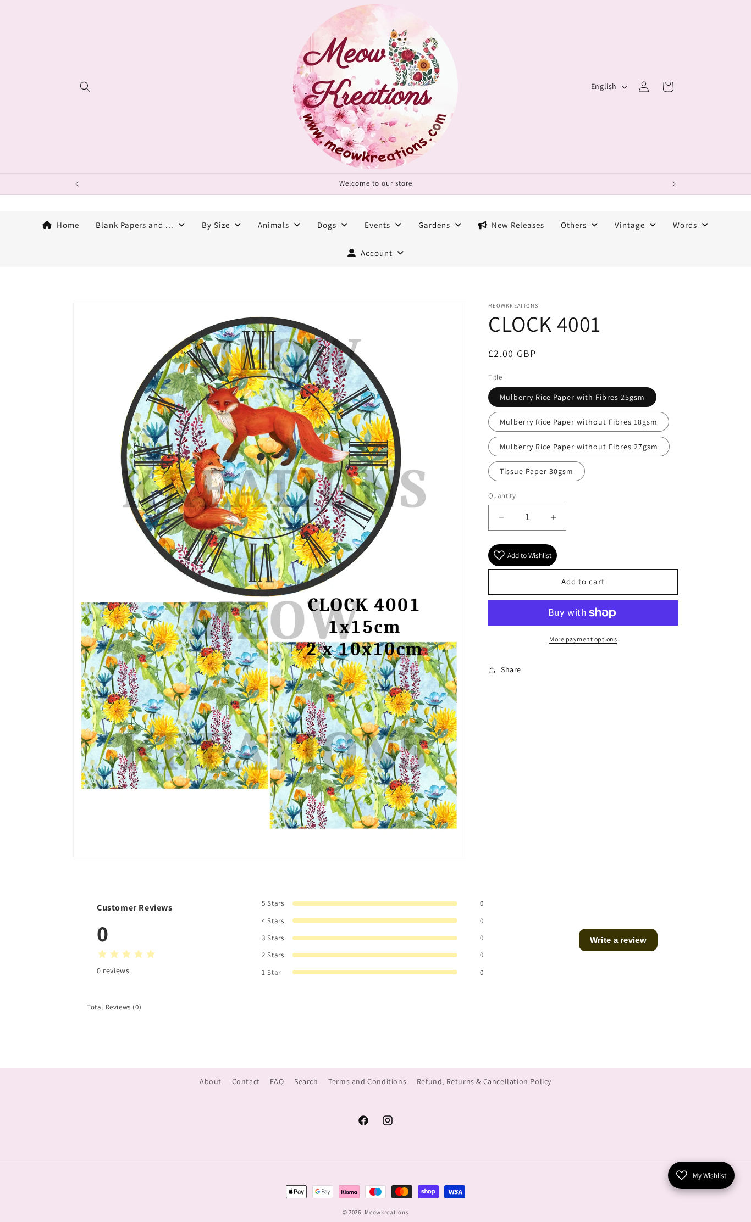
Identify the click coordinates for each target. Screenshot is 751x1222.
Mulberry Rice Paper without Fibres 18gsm (579, 422)
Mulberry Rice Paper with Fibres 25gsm (572, 397)
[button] (85, 87)
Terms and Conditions (367, 1081)
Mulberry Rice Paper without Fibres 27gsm (579, 446)
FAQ (277, 1081)
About (211, 1081)
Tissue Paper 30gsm (536, 471)
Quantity (502, 495)
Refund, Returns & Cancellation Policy (484, 1081)
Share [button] (511, 669)
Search (306, 1081)
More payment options (583, 639)
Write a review (618, 940)
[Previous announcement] (77, 184)
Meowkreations (386, 1212)
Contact (246, 1081)
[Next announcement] (674, 184)
